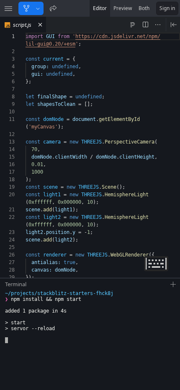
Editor (100, 8)
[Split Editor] (145, 24)
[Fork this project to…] (38, 8)
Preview (122, 8)
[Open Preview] (173, 24)
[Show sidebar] (8, 8)
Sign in (167, 8)
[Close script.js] (40, 25)
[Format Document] (132, 24)
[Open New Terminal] (173, 285)
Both (144, 8)
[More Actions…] (158, 24)
